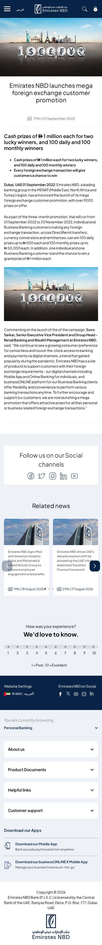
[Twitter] (68, 694)
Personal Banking (18, 728)
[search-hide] (84, 9)
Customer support (25, 810)
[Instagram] (84, 694)
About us (16, 749)
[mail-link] (31, 476)
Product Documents (27, 769)
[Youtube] (76, 694)
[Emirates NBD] (51, 9)
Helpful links (19, 790)
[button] (95, 566)
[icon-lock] (95, 9)
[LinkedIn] (92, 694)
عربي (20, 9)
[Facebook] (60, 694)
